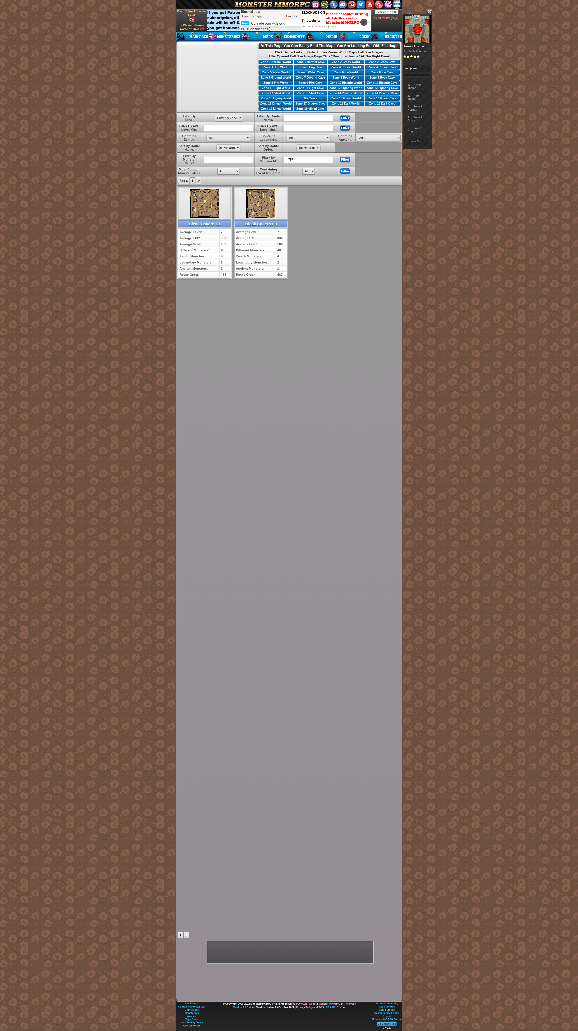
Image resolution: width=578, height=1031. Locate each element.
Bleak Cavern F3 (261, 224)
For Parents (192, 1003)
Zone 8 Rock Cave (382, 77)
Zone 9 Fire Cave (310, 82)
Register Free (387, 1006)
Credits (341, 1007)
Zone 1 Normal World (276, 62)
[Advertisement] (289, 20)
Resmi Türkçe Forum (386, 1013)
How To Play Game (192, 1022)
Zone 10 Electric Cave (382, 82)
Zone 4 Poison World (346, 67)
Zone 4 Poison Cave (382, 67)
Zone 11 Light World (276, 88)
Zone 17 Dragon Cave (310, 103)
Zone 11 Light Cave (310, 88)
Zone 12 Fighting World (345, 88)
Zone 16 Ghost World (346, 98)
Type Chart (191, 1019)
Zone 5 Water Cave (311, 72)
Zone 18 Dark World (346, 103)
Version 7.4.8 (387, 12)
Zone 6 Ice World (346, 72)
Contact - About (307, 1003)
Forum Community (386, 1003)
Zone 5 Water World (276, 72)
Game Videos (387, 1009)
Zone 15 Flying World (276, 98)
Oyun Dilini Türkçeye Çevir (191, 13)
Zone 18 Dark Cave (382, 103)
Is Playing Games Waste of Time (191, 27)
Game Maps (192, 1009)
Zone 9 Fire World (276, 82)
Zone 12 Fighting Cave (382, 88)
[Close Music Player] (429, 12)
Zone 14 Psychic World (346, 93)
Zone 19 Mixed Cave (310, 108)
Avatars (191, 1016)
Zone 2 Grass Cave (382, 62)
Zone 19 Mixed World (276, 108)
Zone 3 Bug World (276, 67)
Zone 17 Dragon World (276, 103)
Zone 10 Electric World (346, 82)
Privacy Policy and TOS (310, 1007)
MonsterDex (192, 1013)
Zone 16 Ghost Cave (382, 98)
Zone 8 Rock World (346, 77)
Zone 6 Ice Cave (382, 72)
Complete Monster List (191, 1006)
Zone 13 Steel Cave (310, 93)
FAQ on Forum (191, 1025)
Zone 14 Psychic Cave (382, 93)
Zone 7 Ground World (276, 77)
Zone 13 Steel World (276, 93)
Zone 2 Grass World (346, 62)
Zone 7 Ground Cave (310, 77)
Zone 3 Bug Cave (310, 67)
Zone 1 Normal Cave (310, 62)
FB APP (330, 1007)
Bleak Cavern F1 (204, 224)
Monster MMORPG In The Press (337, 1003)
